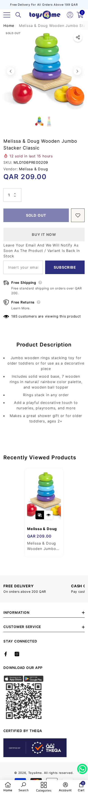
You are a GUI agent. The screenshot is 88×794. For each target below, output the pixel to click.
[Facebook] (5, 654)
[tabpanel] (44, 512)
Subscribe (65, 267)
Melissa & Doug (33, 169)
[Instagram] (17, 654)
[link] (7, 787)
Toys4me (35, 773)
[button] (18, 15)
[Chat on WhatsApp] (82, 767)
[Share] (77, 37)
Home (8, 25)
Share (77, 37)
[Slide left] (10, 71)
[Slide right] (77, 71)
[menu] (6, 15)
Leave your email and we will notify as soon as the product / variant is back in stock (41, 250)
